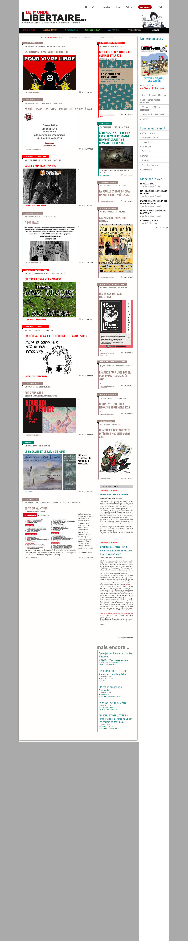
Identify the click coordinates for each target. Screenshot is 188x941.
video (128, 584)
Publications (106, 7)
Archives (155, 30)
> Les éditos (145, 142)
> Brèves (144, 156)
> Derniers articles (148, 133)
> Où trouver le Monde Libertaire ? (150, 108)
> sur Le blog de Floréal (153, 203)
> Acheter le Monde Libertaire (153, 95)
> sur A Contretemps (149, 222)
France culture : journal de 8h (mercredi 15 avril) (116, 614)
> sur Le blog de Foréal (150, 185)
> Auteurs (144, 160)
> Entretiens (145, 151)
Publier (118, 7)
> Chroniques (146, 146)
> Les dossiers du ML (149, 137)
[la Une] (86, 7)
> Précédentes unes (149, 165)
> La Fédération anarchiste (152, 114)
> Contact (144, 119)
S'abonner (129, 7)
